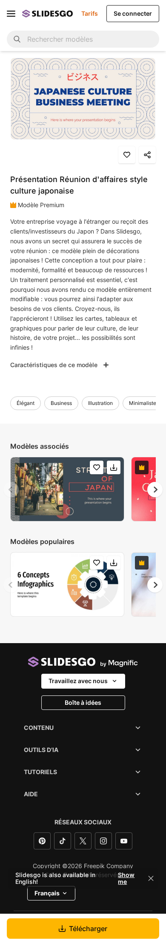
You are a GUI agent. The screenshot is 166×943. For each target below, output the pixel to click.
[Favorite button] (126, 154)
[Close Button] (151, 878)
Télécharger (88, 928)
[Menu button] (11, 13)
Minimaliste (142, 403)
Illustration (100, 403)
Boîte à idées (83, 702)
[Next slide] (155, 489)
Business (61, 403)
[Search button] (17, 39)
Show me (126, 878)
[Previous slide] (11, 489)
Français (47, 893)
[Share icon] (147, 154)
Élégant (25, 403)
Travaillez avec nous (78, 680)
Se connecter (133, 13)
